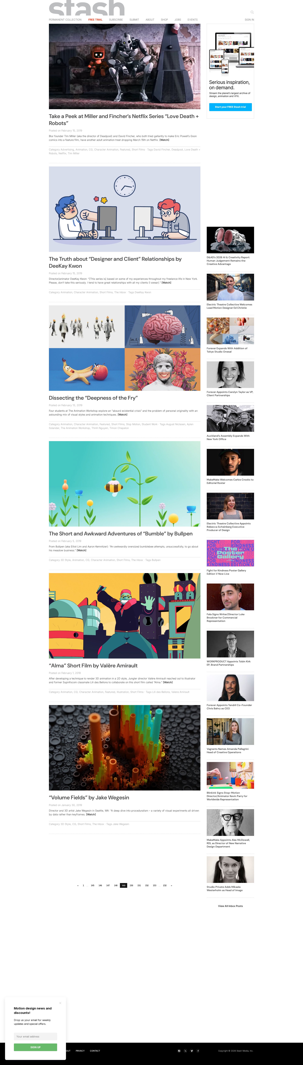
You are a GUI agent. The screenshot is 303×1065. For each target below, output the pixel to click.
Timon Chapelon (119, 428)
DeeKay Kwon (143, 292)
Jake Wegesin (121, 824)
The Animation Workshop (75, 428)
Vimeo (191, 1051)
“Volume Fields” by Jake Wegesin (89, 797)
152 (147, 885)
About (150, 19)
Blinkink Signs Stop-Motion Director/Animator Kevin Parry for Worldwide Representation (227, 796)
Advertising (67, 149)
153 (154, 885)
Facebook (198, 1051)
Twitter (185, 1051)
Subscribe (116, 19)
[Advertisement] (124, 859)
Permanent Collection (65, 19)
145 (92, 885)
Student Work (149, 424)
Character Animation (106, 149)
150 (131, 885)
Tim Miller (74, 153)
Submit (134, 19)
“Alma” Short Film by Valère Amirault (93, 665)
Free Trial (95, 19)
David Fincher (162, 149)
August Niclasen (175, 424)
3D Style (66, 560)
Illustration (123, 691)
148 (115, 885)
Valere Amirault (180, 691)
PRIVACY (80, 1050)
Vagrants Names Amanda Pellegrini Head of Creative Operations (228, 750)
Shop (164, 19)
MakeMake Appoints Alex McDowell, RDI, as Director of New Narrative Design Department (228, 843)
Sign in (249, 19)
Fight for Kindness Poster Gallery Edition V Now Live (226, 572)
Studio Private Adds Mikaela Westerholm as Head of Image (225, 888)
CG (91, 149)
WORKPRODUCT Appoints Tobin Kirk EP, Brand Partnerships (229, 663)
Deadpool (177, 149)
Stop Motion (133, 424)
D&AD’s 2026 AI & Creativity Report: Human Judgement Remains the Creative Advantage (228, 261)
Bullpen (156, 560)
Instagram (179, 1051)
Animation (81, 149)
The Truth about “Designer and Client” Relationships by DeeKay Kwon (115, 262)
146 (100, 885)
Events (193, 19)
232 (164, 885)
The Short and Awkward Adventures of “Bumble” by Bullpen (121, 533)
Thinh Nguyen (100, 428)
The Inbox (120, 292)
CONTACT (95, 1050)
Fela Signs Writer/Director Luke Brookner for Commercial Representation (225, 618)
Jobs (178, 19)
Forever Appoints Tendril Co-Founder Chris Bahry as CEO (229, 706)
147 (108, 885)
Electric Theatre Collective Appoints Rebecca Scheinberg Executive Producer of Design (229, 527)
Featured (125, 149)
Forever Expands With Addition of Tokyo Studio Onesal (227, 350)
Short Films (138, 149)
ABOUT (66, 1050)
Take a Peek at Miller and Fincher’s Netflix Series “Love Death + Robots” (124, 120)
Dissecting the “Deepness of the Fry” (93, 397)
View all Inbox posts (230, 906)
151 (139, 885)
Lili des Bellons (161, 691)
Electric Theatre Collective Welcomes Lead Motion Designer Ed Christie (229, 306)
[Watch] (164, 139)
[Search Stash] (251, 12)
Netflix (62, 153)
